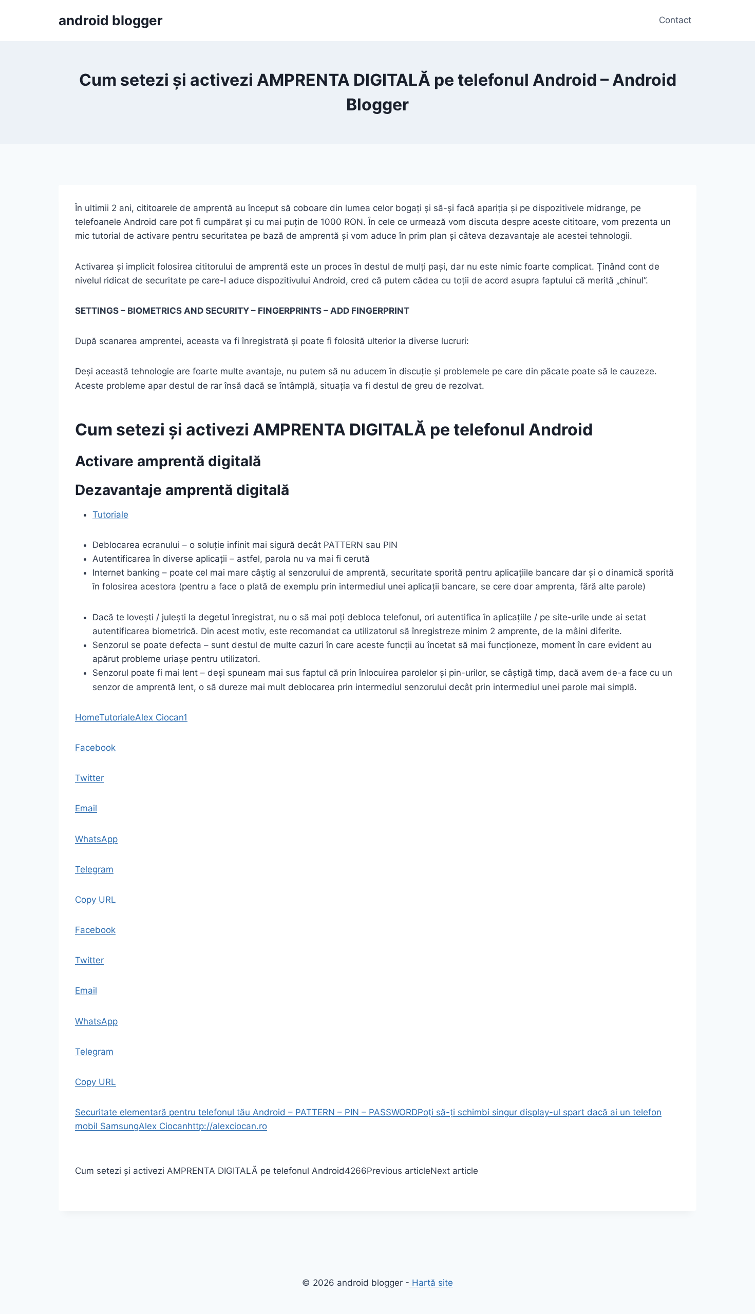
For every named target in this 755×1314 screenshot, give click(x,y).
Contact (675, 20)
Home (87, 717)
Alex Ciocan (159, 717)
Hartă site (431, 1283)
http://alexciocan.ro (227, 1126)
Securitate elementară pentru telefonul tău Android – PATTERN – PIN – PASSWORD (246, 1112)
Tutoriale (110, 514)
